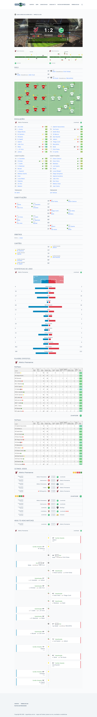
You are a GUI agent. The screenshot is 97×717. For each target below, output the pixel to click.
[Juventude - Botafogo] (48, 507)
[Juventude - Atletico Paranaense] (48, 524)
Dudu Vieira (56, 161)
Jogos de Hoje (43, 4)
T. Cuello (20, 163)
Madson (20, 186)
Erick (19, 176)
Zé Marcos (56, 134)
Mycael (20, 168)
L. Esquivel (21, 171)
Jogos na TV (52, 4)
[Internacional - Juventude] (48, 504)
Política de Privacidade (64, 4)
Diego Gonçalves (58, 173)
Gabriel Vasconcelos (58, 126)
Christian (20, 161)
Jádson (55, 139)
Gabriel (20, 142)
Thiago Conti (56, 142)
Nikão (19, 75)
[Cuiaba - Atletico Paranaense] (48, 487)
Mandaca (55, 163)
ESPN (37, 4)
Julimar (20, 152)
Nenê (54, 71)
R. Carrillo (55, 152)
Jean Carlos (56, 186)
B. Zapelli (20, 139)
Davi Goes (56, 181)
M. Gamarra (21, 134)
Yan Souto (56, 78)
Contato (31, 4)
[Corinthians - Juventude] (48, 511)
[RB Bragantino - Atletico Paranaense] (48, 491)
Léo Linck (20, 126)
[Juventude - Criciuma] (48, 515)
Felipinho (20, 181)
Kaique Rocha (21, 131)
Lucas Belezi (21, 178)
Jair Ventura (53, 192)
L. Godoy (20, 129)
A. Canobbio (21, 158)
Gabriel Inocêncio (58, 176)
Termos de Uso (75, 4)
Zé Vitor (20, 183)
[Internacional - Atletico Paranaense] (48, 480)
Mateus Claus (57, 183)
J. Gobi (21, 238)
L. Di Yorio (21, 149)
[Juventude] (61, 31)
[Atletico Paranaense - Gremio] (48, 484)
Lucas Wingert (57, 171)
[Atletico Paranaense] (36, 31)
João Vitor (56, 178)
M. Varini (17, 192)
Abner (54, 168)
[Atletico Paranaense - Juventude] (48, 477)
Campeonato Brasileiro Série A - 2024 (44, 23)
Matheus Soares (22, 173)
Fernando (20, 137)
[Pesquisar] (82, 4)
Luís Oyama (56, 166)
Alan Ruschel (56, 137)
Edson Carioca (57, 158)
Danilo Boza (56, 131)
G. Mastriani (21, 166)
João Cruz (31, 75)
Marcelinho (69, 78)
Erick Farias (66, 71)
